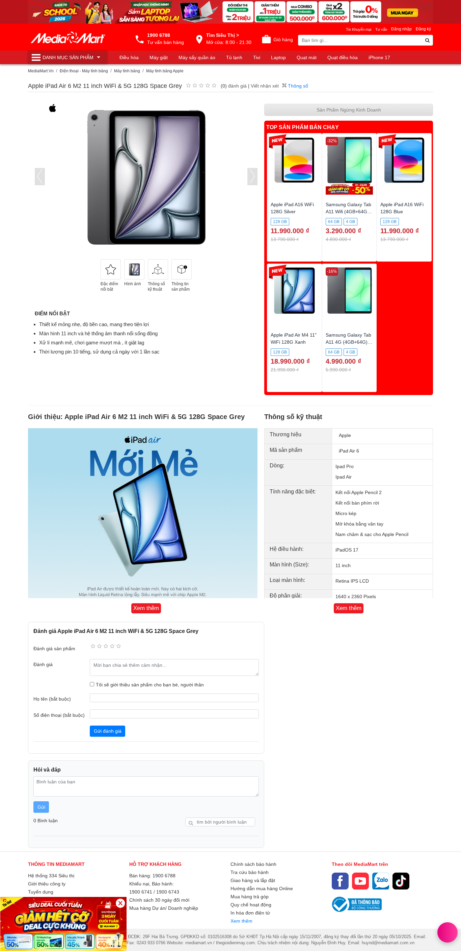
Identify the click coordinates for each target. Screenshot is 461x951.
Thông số (297, 86)
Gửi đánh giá (107, 731)
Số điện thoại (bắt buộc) (59, 715)
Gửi (41, 807)
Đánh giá (43, 664)
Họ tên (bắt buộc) (52, 699)
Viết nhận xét (265, 86)
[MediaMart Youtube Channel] (360, 881)
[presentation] (40, 176)
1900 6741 (140, 892)
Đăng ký (423, 29)
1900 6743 (167, 892)
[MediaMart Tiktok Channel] (400, 881)
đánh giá (237, 86)
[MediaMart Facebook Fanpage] (340, 881)
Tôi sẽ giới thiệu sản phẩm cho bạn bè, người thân (150, 684)
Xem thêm (241, 921)
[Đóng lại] (120, 903)
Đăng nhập (401, 29)
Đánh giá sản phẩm (54, 648)
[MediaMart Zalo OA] (380, 881)
